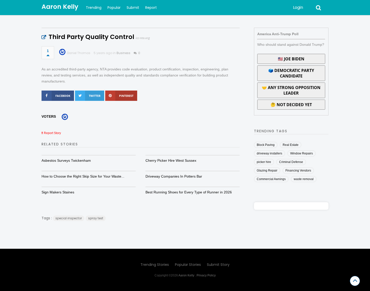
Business (123, 53)
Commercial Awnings (271, 179)
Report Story (52, 133)
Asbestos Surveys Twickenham (66, 160)
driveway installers (269, 153)
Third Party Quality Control (91, 36)
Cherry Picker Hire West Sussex (170, 160)
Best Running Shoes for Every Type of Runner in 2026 (188, 192)
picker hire (264, 162)
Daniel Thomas (78, 53)
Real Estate (291, 145)
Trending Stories (154, 264)
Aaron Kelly (60, 6)
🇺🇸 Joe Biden (291, 59)
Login (298, 7)
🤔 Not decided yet (291, 104)
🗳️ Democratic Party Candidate (291, 73)
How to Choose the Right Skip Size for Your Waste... (83, 176)
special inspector (68, 218)
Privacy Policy (206, 275)
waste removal (304, 179)
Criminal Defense (291, 162)
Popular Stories (188, 264)
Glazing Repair (267, 170)
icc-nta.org (143, 38)
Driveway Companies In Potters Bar (173, 176)
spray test (95, 218)
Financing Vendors (298, 170)
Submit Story (218, 264)
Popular (114, 7)
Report (151, 7)
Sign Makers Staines (58, 192)
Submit (133, 7)
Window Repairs (301, 153)
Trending (93, 7)
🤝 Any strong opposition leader (291, 90)
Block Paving (266, 145)
